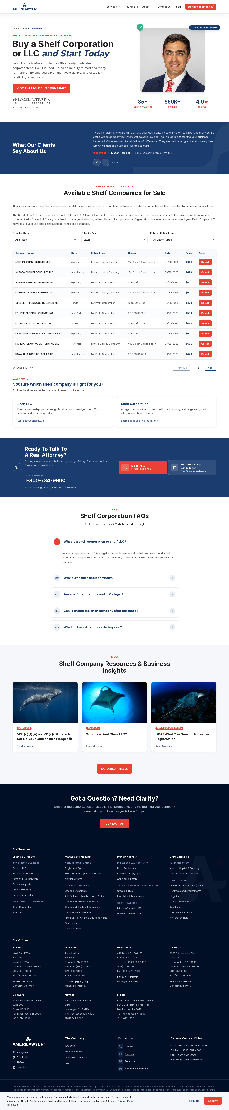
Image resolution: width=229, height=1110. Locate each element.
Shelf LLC (18, 912)
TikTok (20, 1062)
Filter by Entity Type (162, 233)
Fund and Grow (179, 863)
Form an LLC (19, 868)
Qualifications (72, 923)
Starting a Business (26, 863)
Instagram (22, 1052)
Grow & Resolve (179, 856)
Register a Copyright (128, 873)
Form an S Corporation (25, 878)
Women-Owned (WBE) (129, 913)
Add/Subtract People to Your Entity (84, 896)
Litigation (175, 896)
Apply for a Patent (127, 878)
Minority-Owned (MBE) (129, 908)
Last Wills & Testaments (130, 896)
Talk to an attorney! (129, 524)
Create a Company (24, 856)
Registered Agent (74, 868)
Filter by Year (89, 233)
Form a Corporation (23, 873)
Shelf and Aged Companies (30, 901)
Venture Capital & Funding (184, 868)
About (145, 6)
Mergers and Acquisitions (184, 873)
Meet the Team (73, 1051)
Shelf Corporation (22, 906)
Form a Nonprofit (22, 884)
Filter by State (21, 233)
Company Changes (77, 885)
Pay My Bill (131, 6)
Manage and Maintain (78, 856)
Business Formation (76, 1057)
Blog (178, 6)
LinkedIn (21, 1067)
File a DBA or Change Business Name (86, 917)
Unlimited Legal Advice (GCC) (186, 885)
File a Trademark (126, 868)
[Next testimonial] (105, 162)
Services (111, 6)
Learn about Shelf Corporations (139, 420)
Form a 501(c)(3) (22, 889)
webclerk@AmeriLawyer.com (186, 1059)
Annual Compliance (78, 863)
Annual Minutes (73, 878)
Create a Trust (125, 890)
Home (16, 28)
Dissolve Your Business (78, 912)
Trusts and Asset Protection (137, 885)
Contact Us (164, 6)
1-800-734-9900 (45, 481)
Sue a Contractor (179, 901)
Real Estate (176, 906)
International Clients (181, 912)
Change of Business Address (81, 901)
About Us (70, 1045)
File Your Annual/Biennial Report (83, 873)
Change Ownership (76, 890)
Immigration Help (179, 917)
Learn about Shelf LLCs (30, 420)
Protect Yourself (127, 856)
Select (205, 261)
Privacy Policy (126, 1100)
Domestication (73, 928)
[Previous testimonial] (97, 162)
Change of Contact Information (82, 906)
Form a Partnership (23, 895)
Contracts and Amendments (185, 890)
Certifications (127, 903)
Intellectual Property (133, 863)
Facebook (22, 1057)
